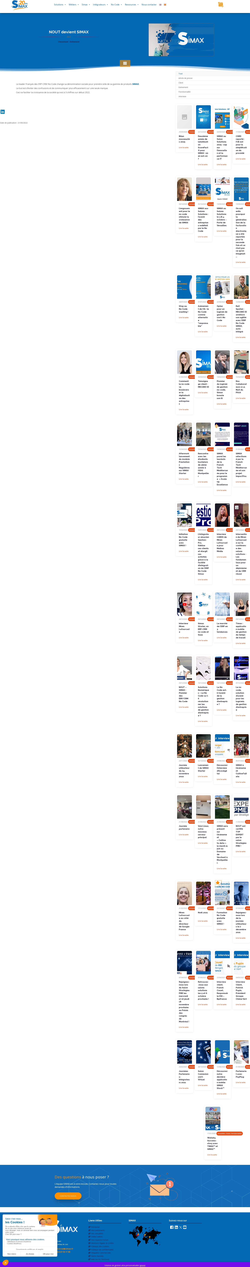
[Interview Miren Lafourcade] (184, 604)
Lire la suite (184, 147)
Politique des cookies (100, 1246)
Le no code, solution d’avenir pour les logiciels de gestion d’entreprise (241, 698)
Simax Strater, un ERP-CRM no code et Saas (203, 629)
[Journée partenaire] (184, 807)
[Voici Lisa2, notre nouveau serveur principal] (203, 807)
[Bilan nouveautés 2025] (184, 117)
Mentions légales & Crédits (102, 1243)
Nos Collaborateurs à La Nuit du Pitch (241, 387)
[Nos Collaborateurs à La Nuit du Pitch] (241, 362)
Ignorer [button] (142, 1265)
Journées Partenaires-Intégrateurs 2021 (184, 1077)
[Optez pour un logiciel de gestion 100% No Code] (222, 287)
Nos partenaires (98, 1230)
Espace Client (234, 5)
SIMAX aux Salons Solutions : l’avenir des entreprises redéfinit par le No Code (203, 219)
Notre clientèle (97, 1256)
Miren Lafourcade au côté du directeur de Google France (184, 921)
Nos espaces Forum (99, 1240)
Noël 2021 (203, 912)
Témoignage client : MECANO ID (203, 384)
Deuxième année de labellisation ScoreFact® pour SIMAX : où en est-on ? (203, 147)
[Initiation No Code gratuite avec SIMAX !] (184, 515)
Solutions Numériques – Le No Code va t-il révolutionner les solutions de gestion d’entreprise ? (203, 701)
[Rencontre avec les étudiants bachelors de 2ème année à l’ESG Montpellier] (203, 434)
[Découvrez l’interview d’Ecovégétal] (222, 746)
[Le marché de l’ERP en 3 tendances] (222, 604)
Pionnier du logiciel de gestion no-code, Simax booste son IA (222, 389)
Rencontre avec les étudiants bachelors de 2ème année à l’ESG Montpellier (203, 464)
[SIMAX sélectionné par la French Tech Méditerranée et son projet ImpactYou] (241, 434)
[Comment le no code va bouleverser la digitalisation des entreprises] (184, 362)
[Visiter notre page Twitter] (180, 1228)
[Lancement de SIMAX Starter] (203, 746)
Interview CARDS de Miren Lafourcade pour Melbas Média (222, 542)
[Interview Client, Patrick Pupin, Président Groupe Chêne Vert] (241, 962)
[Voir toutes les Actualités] (125, 63)
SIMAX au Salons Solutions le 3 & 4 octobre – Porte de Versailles (222, 217)
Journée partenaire (184, 827)
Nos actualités (97, 1233)
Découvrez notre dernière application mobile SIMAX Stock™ (222, 1079)
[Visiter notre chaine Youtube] (184, 1228)
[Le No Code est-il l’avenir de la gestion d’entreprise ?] (222, 668)
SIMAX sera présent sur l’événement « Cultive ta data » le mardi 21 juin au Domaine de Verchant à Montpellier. (222, 844)
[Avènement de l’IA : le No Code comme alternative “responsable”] (203, 287)
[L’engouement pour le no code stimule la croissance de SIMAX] (184, 189)
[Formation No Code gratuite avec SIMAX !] (222, 893)
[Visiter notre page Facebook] (171, 1228)
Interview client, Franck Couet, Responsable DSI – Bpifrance (222, 990)
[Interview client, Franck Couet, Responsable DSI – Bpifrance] (222, 962)
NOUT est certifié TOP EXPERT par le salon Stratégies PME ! (241, 836)
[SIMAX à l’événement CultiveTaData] (241, 746)
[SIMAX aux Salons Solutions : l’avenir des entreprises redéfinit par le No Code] (203, 189)
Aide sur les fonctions (100, 1259)
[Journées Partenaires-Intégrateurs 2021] (184, 1052)
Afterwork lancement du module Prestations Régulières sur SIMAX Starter (184, 463)
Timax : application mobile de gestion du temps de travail (241, 630)
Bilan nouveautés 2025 (184, 139)
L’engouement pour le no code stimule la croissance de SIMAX (184, 215)
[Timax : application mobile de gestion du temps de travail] (241, 604)
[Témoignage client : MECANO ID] (203, 362)
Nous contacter (149, 4)
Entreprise (95, 1227)
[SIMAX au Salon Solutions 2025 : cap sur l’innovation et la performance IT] (222, 117)
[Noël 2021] (203, 893)
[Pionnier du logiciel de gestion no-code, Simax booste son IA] (222, 362)
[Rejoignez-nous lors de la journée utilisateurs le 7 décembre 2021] (241, 893)
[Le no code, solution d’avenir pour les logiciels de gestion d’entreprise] (241, 668)
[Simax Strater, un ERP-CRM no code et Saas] (203, 604)
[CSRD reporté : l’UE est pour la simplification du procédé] (241, 117)
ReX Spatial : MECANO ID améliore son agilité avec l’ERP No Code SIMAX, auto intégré (241, 319)
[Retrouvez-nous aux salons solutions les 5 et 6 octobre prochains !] (203, 962)
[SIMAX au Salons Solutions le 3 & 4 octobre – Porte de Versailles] (222, 189)
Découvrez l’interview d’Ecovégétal (222, 769)
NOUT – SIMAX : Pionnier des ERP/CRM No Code (183, 694)
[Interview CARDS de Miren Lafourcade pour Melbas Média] (222, 515)
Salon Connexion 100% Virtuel (203, 1075)
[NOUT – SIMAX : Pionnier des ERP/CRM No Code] (184, 668)
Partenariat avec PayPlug (241, 1074)
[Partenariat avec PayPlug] (241, 1052)
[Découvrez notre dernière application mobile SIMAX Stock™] (222, 1052)
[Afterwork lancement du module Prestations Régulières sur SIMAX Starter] (184, 434)
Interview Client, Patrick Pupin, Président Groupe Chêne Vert (241, 990)
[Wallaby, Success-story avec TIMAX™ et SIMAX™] (212, 1118)
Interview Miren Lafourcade (184, 627)
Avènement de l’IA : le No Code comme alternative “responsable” (203, 316)
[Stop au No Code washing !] (184, 287)
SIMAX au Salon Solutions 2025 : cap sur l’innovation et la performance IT (222, 147)
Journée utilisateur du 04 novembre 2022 (184, 771)
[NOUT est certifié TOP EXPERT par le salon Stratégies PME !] (241, 807)
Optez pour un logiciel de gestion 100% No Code (222, 313)
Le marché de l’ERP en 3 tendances (222, 627)
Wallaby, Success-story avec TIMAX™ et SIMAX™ (212, 1143)
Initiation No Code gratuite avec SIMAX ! (183, 540)
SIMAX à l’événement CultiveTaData (241, 771)
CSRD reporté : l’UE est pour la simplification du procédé (241, 144)
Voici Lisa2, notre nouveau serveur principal (203, 832)
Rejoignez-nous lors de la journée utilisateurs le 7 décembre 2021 (241, 922)
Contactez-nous (68, 1196)
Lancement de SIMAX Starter (203, 768)
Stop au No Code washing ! (183, 309)
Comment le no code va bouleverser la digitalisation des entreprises (184, 392)
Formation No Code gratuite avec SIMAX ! (222, 918)
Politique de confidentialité (102, 1249)
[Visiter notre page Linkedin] (175, 1228)
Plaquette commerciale (101, 1253)
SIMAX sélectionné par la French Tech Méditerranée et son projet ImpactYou (241, 464)
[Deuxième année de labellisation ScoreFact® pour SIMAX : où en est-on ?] (203, 117)
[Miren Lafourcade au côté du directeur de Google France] (184, 893)
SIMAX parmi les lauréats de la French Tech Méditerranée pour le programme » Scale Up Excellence (222, 469)
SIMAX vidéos (97, 1236)
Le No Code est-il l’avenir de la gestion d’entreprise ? (222, 695)
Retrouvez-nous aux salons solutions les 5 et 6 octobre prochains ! (203, 990)
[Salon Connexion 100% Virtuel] (203, 1052)
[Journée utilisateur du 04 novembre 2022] (184, 746)
